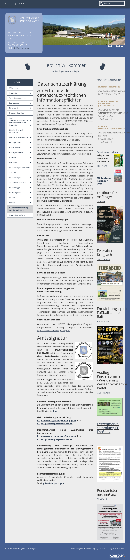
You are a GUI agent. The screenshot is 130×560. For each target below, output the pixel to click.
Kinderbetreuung (15, 147)
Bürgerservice (14, 108)
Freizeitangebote (15, 193)
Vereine (12, 198)
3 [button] (114, 46)
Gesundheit (13, 162)
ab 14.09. (101, 201)
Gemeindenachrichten (107, 152)
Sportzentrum (14, 103)
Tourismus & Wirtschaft (17, 182)
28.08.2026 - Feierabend (109, 87)
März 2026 (102, 166)
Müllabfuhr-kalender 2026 (104, 180)
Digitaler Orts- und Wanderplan (16, 131)
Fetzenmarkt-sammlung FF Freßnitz (108, 427)
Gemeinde (13, 93)
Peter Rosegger (14, 187)
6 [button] (122, 46)
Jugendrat (12, 157)
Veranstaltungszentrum (17, 98)
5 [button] (119, 46)
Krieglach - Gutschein (16, 113)
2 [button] (111, 46)
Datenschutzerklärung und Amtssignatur (18, 209)
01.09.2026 (102, 499)
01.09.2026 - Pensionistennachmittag (111, 127)
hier (55, 411)
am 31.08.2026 (103, 393)
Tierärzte (12, 172)
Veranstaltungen (15, 177)
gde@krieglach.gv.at (21, 48)
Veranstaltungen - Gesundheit (19, 167)
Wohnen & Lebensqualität (18, 137)
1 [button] (109, 46)
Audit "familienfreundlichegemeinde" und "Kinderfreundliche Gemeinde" (20, 121)
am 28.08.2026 (103, 259)
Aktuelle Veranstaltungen (109, 79)
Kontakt (12, 203)
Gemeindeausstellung (17, 215)
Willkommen (13, 88)
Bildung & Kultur (15, 142)
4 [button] (117, 46)
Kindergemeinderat (16, 152)
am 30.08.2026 (103, 321)
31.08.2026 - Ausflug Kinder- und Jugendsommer (108, 103)
